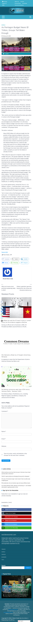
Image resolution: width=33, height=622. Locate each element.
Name (4, 431)
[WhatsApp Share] (1, 314)
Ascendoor (25, 618)
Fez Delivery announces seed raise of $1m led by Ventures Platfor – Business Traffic (16, 390)
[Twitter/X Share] (1, 305)
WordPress (11, 620)
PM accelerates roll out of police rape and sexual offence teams (16, 483)
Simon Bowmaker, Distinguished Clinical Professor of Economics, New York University (15, 595)
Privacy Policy (18, 3)
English (21, 621)
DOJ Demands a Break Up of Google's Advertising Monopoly (16, 356)
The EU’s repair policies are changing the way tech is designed (15, 476)
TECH (3, 559)
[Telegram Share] (1, 317)
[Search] (30, 17)
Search (3, 565)
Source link (5, 252)
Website (4, 446)
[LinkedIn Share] (1, 308)
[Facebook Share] (1, 301)
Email (4, 439)
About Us (17, 1)
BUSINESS (4, 557)
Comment (5, 411)
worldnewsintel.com (13, 609)
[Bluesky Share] (1, 311)
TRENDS (3, 549)
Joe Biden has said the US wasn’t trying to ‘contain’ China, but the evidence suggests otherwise (16, 321)
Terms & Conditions (19, 5)
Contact (22, 1)
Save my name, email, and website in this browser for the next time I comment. (15, 454)
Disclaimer (24, 3)
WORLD (3, 25)
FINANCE (4, 554)
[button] (2, 321)
